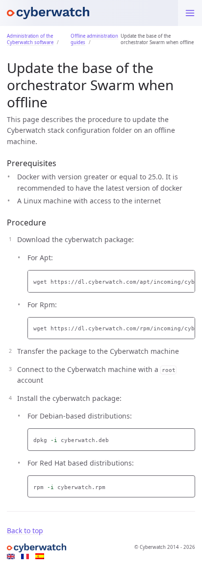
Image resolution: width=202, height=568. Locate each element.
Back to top (25, 530)
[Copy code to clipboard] (188, 279)
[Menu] (190, 13)
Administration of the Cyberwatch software (30, 39)
